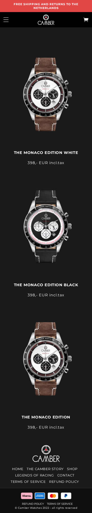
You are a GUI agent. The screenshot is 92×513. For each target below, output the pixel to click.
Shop (72, 469)
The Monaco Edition (46, 417)
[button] (6, 19)
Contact (66, 475)
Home (17, 469)
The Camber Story (45, 469)
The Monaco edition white (46, 152)
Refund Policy (33, 503)
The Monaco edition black (46, 285)
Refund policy (64, 481)
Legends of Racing (34, 475)
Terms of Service (28, 481)
